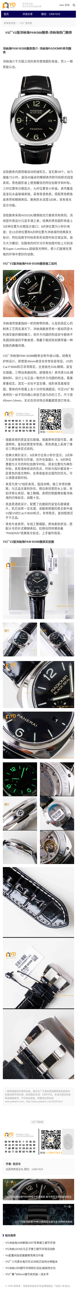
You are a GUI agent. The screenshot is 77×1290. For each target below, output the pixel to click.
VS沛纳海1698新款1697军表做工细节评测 (30, 1242)
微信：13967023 (49, 14)
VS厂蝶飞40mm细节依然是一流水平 (27, 1274)
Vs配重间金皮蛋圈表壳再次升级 (24, 1255)
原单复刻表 (10, 23)
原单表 (17, 1286)
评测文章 (28, 14)
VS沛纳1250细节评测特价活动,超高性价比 (30, 1268)
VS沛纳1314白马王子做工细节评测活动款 (30, 1248)
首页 (6, 14)
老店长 (17, 1163)
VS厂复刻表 (26, 23)
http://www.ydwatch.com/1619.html (44, 1101)
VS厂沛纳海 (37, 1122)
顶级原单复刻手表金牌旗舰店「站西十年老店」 (47, 1286)
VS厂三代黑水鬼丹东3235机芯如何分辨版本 (31, 1261)
